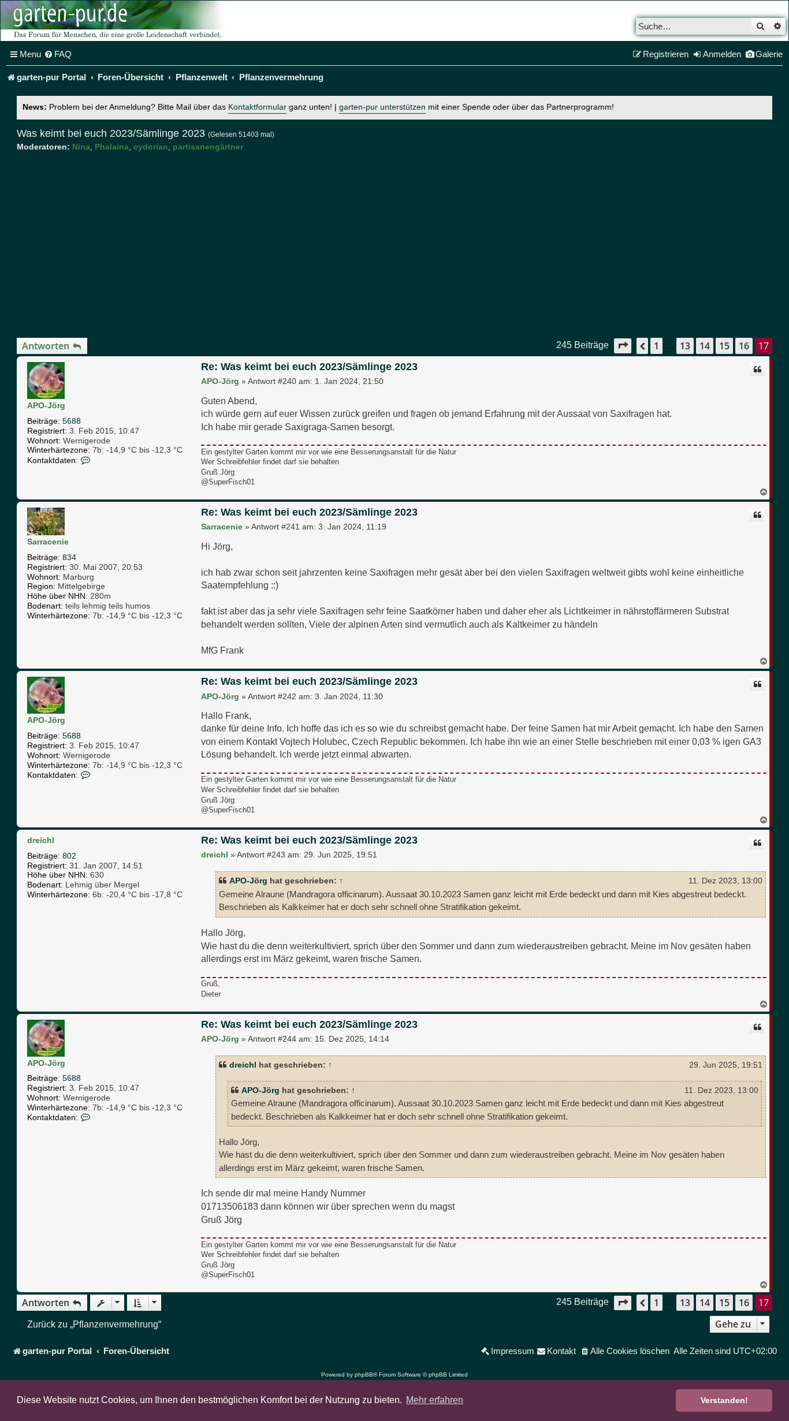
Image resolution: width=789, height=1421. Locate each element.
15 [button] (724, 346)
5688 (71, 421)
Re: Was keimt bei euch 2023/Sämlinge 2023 (309, 366)
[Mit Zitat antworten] (757, 369)
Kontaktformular (257, 107)
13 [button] (685, 346)
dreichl (40, 840)
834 (69, 557)
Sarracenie (48, 541)
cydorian (150, 146)
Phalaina (112, 146)
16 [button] (744, 346)
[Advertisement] (394, 245)
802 (69, 855)
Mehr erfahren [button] (434, 1400)
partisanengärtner (208, 146)
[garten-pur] (116, 21)
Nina (81, 146)
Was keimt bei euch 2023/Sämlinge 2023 (111, 133)
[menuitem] (58, 54)
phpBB (364, 1374)
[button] (622, 345)
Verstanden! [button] (724, 1400)
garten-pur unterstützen (382, 107)
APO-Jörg (46, 405)
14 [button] (704, 346)
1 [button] (656, 346)
